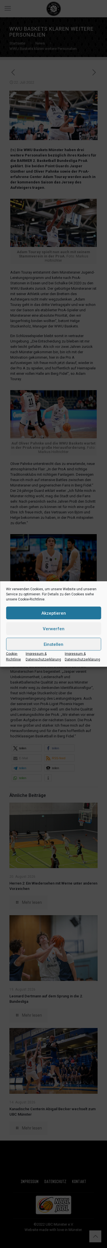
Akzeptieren (53, 612)
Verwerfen (53, 628)
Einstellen (53, 644)
